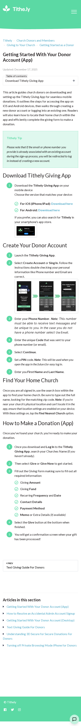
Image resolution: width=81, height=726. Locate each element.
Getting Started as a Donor (57, 45)
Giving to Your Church (21, 45)
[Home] (16, 9)
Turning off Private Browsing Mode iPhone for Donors (42, 645)
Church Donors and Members (36, 40)
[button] (74, 11)
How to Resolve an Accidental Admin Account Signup (41, 613)
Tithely (7, 40)
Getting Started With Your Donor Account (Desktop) (40, 620)
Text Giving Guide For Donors (26, 627)
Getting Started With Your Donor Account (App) (38, 606)
